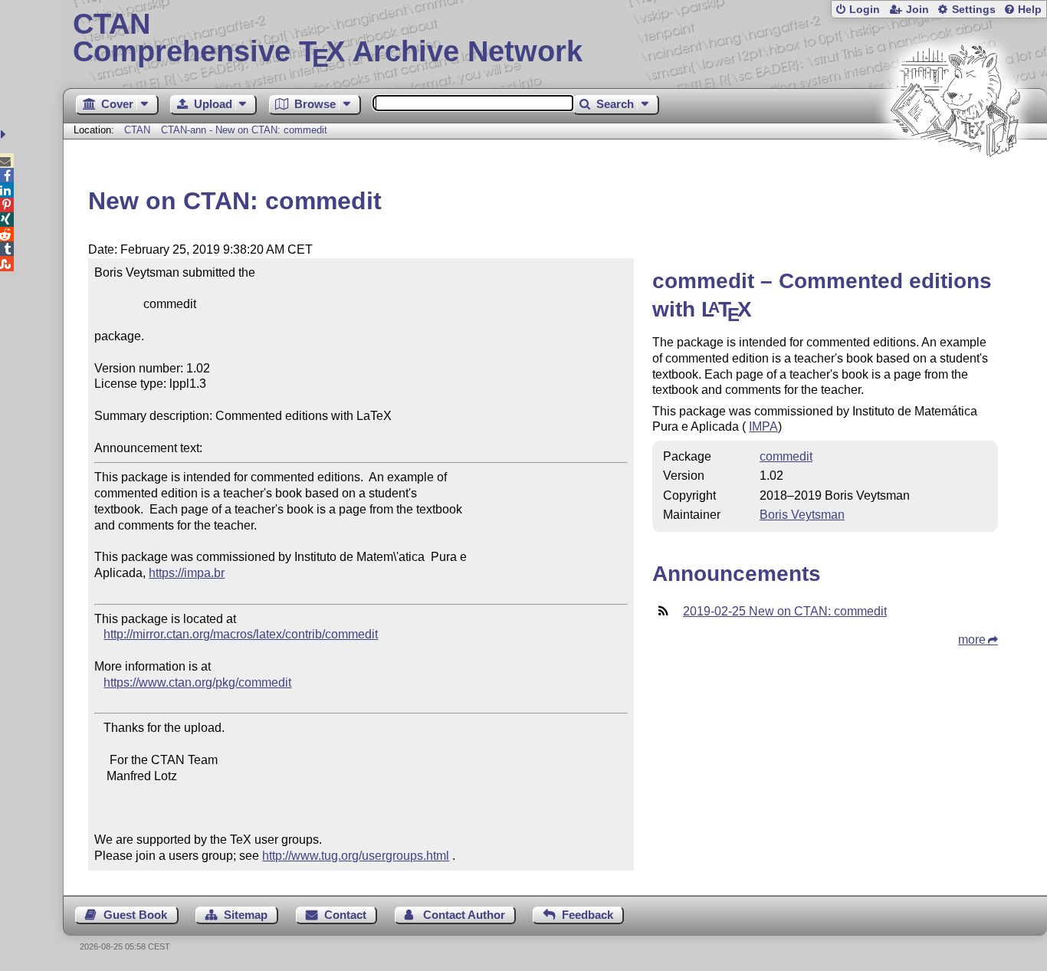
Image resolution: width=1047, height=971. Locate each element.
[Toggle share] (5, 134)
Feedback (587, 914)
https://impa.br (187, 572)
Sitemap (245, 914)
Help (1030, 9)
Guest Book (135, 914)
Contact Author (464, 914)
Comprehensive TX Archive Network (328, 38)
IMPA (763, 426)
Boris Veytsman (802, 514)
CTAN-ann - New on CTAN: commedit (244, 130)
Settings (974, 9)
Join (917, 9)
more (972, 639)
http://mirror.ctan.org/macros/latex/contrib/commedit (240, 634)
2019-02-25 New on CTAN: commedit (785, 611)
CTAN (137, 130)
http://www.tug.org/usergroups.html (355, 855)
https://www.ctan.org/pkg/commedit (197, 682)
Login (864, 9)
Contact (345, 914)
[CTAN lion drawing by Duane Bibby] (955, 185)
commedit (786, 456)
